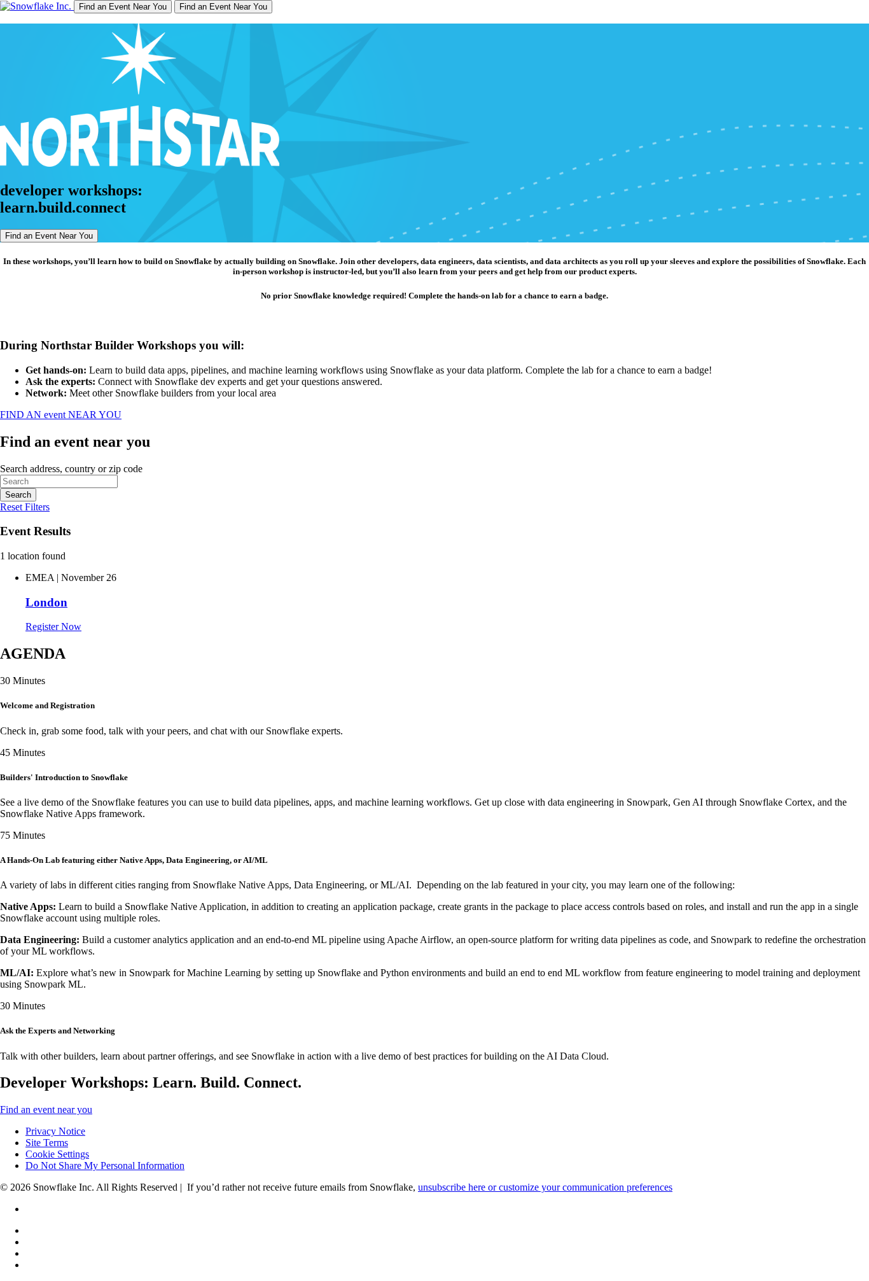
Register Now (53, 626)
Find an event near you (46, 1109)
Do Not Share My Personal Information (104, 1165)
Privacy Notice (55, 1131)
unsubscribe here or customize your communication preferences (545, 1187)
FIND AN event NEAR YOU (61, 414)
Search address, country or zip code (71, 468)
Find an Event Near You (123, 6)
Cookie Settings (57, 1154)
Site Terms (46, 1142)
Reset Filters (25, 506)
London (46, 602)
